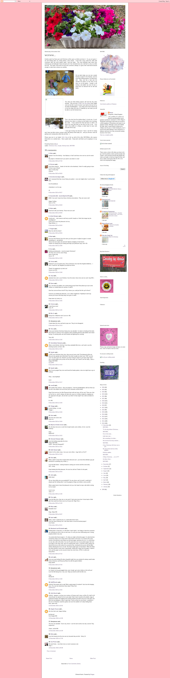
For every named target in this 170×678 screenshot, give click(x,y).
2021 (103, 398)
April (104, 480)
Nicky (52, 634)
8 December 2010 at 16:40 (55, 402)
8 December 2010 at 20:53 (55, 471)
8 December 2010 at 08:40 (55, 212)
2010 (103, 423)
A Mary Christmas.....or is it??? (111, 457)
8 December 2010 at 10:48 (55, 272)
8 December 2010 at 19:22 (55, 446)
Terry (52, 328)
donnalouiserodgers (55, 177)
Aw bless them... (107, 459)
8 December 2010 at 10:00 (55, 245)
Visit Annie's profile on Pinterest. (108, 104)
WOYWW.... (106, 427)
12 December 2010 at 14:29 (56, 630)
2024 (103, 391)
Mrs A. (52, 313)
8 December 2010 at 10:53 (55, 280)
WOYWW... (106, 443)
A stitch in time (65, 11)
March (105, 482)
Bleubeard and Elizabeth (57, 528)
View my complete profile (106, 135)
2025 (103, 389)
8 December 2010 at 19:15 (55, 435)
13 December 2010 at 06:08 (56, 647)
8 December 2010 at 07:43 (55, 161)
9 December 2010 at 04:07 (55, 514)
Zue (51, 249)
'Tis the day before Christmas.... (111, 429)
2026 (103, 387)
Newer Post (49, 658)
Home (71, 658)
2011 (103, 421)
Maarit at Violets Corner (57, 424)
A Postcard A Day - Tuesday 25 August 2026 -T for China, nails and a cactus (115, 214)
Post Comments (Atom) (74, 663)
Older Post (93, 658)
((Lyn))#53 (51, 362)
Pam (52, 457)
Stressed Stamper (55, 439)
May (104, 477)
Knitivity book (65, 145)
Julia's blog (64, 137)
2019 (103, 403)
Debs (51, 153)
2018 (103, 405)
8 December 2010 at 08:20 (55, 173)
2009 (103, 489)
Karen (52, 283)
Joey (52, 275)
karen (52, 517)
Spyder (53, 352)
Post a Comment (51, 651)
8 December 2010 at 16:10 (55, 364)
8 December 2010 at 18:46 (55, 412)
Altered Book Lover (107, 223)
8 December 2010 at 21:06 (55, 494)
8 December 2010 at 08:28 (55, 205)
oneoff (52, 385)
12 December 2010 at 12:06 (56, 618)
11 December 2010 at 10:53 (56, 605)
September (106, 468)
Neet (51, 236)
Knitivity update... (107, 452)
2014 (103, 414)
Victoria (53, 304)
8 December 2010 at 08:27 (55, 192)
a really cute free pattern (84, 103)
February (105, 484)
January (105, 486)
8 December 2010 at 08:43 (55, 225)
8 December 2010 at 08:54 (55, 233)
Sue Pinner (54, 641)
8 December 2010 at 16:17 (55, 382)
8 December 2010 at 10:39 (55, 258)
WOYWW (72, 145)
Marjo (52, 506)
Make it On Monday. (113, 237)
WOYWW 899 (112, 201)
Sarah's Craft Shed (107, 187)
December (106, 425)
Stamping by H (106, 199)
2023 (103, 394)
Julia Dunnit (54, 593)
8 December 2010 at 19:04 (55, 421)
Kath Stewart (54, 450)
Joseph (59, 145)
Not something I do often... (110, 438)
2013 (103, 416)
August (105, 471)
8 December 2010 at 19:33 (55, 454)
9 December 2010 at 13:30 (55, 579)
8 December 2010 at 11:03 (55, 310)
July (104, 473)
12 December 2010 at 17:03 (56, 638)
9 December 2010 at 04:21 (55, 525)
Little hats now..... (107, 436)
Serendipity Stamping (57, 343)
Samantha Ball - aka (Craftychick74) (59, 196)
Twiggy (53, 406)
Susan (52, 261)
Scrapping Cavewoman (108, 211)
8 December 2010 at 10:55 (55, 300)
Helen (51, 208)
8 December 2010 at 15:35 (55, 339)
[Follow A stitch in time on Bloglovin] (107, 179)
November (106, 464)
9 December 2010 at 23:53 (55, 589)
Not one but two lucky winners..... (111, 440)
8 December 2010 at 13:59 (55, 317)
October (105, 466)
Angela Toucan (55, 609)
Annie (111, 112)
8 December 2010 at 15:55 (55, 349)
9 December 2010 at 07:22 (55, 553)
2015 (103, 412)
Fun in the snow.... (107, 434)
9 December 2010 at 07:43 (55, 564)
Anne (52, 415)
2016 (103, 409)
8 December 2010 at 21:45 (55, 503)
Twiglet (52, 228)
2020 (103, 400)
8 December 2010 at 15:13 (55, 325)
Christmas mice (53, 145)
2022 (103, 396)
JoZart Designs (54, 216)
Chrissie (52, 164)
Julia (52, 475)
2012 (103, 418)
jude (52, 557)
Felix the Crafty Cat (107, 235)
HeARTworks (54, 582)
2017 (103, 407)
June (104, 475)
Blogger (92, 674)
